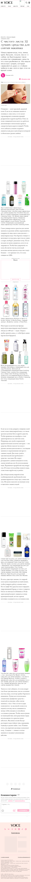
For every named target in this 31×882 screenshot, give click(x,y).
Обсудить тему (25, 79)
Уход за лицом (11, 37)
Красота (3, 37)
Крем (17, 82)
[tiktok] (22, 829)
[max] (26, 829)
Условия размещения (5, 857)
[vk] (8, 829)
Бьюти (9, 82)
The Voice (8, 2)
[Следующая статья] (15, 816)
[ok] (19, 829)
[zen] (15, 829)
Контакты (15, 833)
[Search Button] (26, 3)
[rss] (5, 829)
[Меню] (2, 3)
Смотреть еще (15, 279)
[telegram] (12, 829)
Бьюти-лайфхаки (22, 82)
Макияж (13, 82)
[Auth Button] (29, 3)
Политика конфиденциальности (24, 857)
